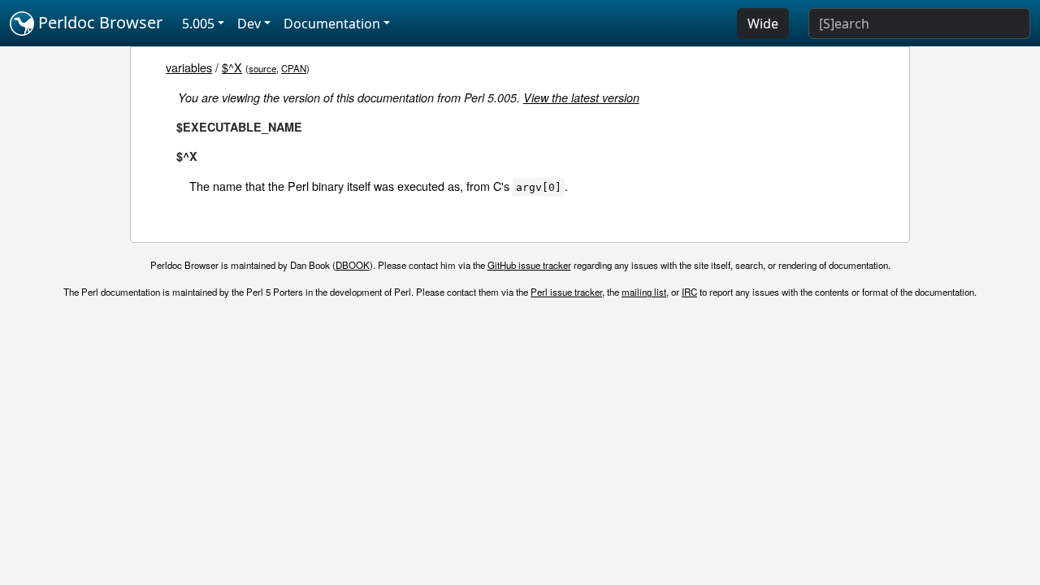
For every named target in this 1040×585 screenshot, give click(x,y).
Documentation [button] (332, 23)
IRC (689, 291)
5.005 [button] (198, 23)
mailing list (644, 291)
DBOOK (353, 264)
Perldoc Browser (98, 22)
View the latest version (581, 97)
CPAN (293, 68)
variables (189, 67)
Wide (763, 23)
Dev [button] (249, 23)
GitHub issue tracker (529, 264)
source (262, 68)
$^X (232, 67)
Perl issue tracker (566, 291)
